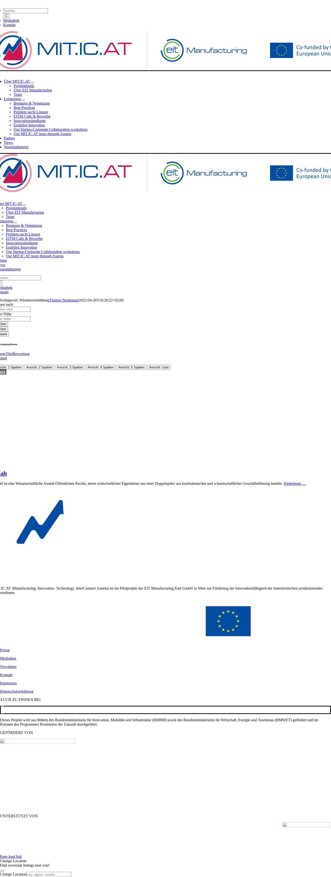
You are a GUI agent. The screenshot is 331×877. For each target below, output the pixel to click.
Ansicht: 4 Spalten (101, 367)
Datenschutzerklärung (16, 691)
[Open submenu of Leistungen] (23, 100)
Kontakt (6, 675)
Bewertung (21, 354)
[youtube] (1, 710)
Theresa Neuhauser (64, 300)
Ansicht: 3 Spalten (70, 367)
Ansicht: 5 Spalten (131, 367)
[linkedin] (3, 710)
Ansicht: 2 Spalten (39, 367)
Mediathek (8, 658)
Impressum (8, 683)
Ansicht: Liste (159, 367)
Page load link (11, 856)
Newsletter (8, 667)
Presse (5, 650)
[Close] (2, 871)
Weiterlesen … (295, 483)
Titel (9, 354)
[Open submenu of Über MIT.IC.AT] (32, 82)
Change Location (13, 874)
